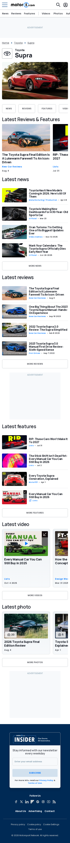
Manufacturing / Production (43, 200)
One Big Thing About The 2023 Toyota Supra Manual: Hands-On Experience (48, 310)
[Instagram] (43, 801)
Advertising (35, 811)
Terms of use (35, 829)
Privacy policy (18, 824)
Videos (46, 13)
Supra (31, 42)
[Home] (23, 5)
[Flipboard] (32, 801)
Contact (50, 811)
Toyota (18, 42)
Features (29, 13)
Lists (55, 166)
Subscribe (35, 772)
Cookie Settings (51, 824)
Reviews (16, 13)
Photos (58, 13)
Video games (35, 237)
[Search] (58, 5)
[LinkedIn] (27, 801)
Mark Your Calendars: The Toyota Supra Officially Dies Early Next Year (47, 249)
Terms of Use (35, 783)
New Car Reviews (12, 166)
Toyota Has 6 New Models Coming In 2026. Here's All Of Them (47, 193)
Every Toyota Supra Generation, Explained (43, 477)
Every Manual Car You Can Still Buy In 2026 (46, 495)
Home (5, 42)
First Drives (34, 353)
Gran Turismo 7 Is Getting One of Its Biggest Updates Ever (46, 230)
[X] (21, 801)
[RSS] (54, 801)
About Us (20, 811)
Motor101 (33, 482)
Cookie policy (34, 824)
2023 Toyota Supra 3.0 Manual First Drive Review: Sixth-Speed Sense (46, 347)
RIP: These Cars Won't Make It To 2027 (48, 440)
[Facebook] (16, 801)
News (5, 13)
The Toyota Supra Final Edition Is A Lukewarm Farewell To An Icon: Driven (26, 158)
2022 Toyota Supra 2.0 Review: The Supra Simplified (48, 328)
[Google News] (37, 801)
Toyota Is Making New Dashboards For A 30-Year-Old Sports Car (48, 212)
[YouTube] (48, 801)
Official (33, 218)
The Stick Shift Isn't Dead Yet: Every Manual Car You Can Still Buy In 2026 (48, 459)
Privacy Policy (46, 780)
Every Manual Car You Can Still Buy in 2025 (23, 561)
